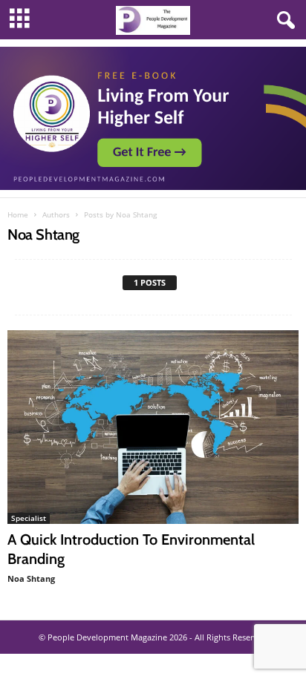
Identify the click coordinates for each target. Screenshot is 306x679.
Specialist (28, 518)
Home (17, 214)
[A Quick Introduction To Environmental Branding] (153, 427)
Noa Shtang (31, 578)
